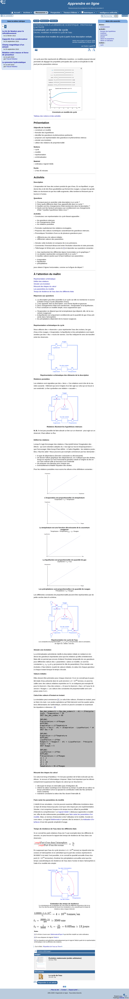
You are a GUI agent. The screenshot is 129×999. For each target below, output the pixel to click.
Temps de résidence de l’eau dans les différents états (54, 291)
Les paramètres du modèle (44, 289)
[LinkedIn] (65, 987)
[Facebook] (63, 987)
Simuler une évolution (42, 284)
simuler (102, 37)
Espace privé (73, 990)
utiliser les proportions (107, 38)
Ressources (41, 12)
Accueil (17, 12)
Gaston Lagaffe (88, 46)
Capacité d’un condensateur (14, 39)
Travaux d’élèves (71, 12)
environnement (105, 27)
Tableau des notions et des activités (47, 116)
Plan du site (55, 990)
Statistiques (89, 12)
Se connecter (7, 16)
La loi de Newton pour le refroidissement (13, 32)
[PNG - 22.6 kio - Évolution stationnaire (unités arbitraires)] (41, 969)
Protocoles (53, 21)
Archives (27, 12)
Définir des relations (41, 281)
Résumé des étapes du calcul (45, 286)
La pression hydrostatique (14, 62)
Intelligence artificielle (108, 12)
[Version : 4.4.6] (125, 996)
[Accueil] (3, 4)
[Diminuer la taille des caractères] (93, 50)
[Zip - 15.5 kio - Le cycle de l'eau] (41, 979)
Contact (64, 990)
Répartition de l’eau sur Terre (52, 946)
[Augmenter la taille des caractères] (89, 50)
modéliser (103, 33)
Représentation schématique (44, 279)
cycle (102, 45)
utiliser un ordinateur (106, 40)
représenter (103, 35)
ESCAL (122, 997)
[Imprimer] (36, 50)
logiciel (63, 812)
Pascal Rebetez (11, 59)
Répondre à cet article (47, 982)
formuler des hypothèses (108, 31)
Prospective (55, 12)
